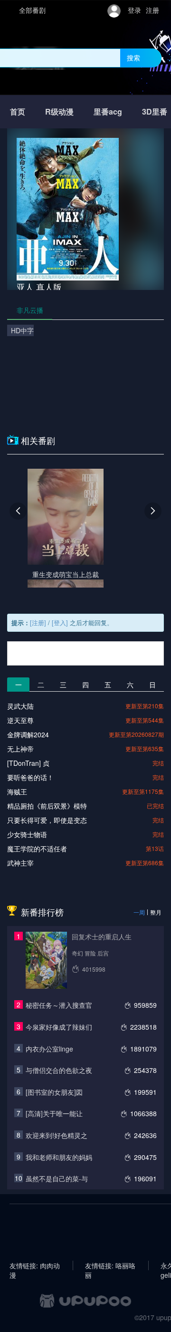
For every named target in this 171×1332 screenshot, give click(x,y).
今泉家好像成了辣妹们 (59, 1027)
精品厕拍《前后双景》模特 (47, 806)
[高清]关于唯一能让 (54, 1113)
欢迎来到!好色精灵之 (56, 1135)
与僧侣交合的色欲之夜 (59, 1070)
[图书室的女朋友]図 (54, 1092)
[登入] (60, 622)
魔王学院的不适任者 (37, 848)
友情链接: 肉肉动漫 (35, 1265)
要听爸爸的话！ (30, 777)
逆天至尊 (20, 720)
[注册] (38, 622)
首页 (17, 111)
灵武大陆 (20, 706)
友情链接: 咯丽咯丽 (110, 1265)
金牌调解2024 (28, 734)
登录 (134, 10)
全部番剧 (32, 10)
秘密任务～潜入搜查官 (59, 1005)
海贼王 (17, 791)
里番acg (108, 111)
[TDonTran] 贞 (28, 763)
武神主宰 (20, 863)
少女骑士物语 (27, 834)
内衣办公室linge (49, 1048)
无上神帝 (20, 748)
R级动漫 (59, 111)
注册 (152, 10)
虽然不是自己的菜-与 (57, 1178)
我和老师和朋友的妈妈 (59, 1157)
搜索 (133, 57)
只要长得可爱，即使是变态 (47, 820)
